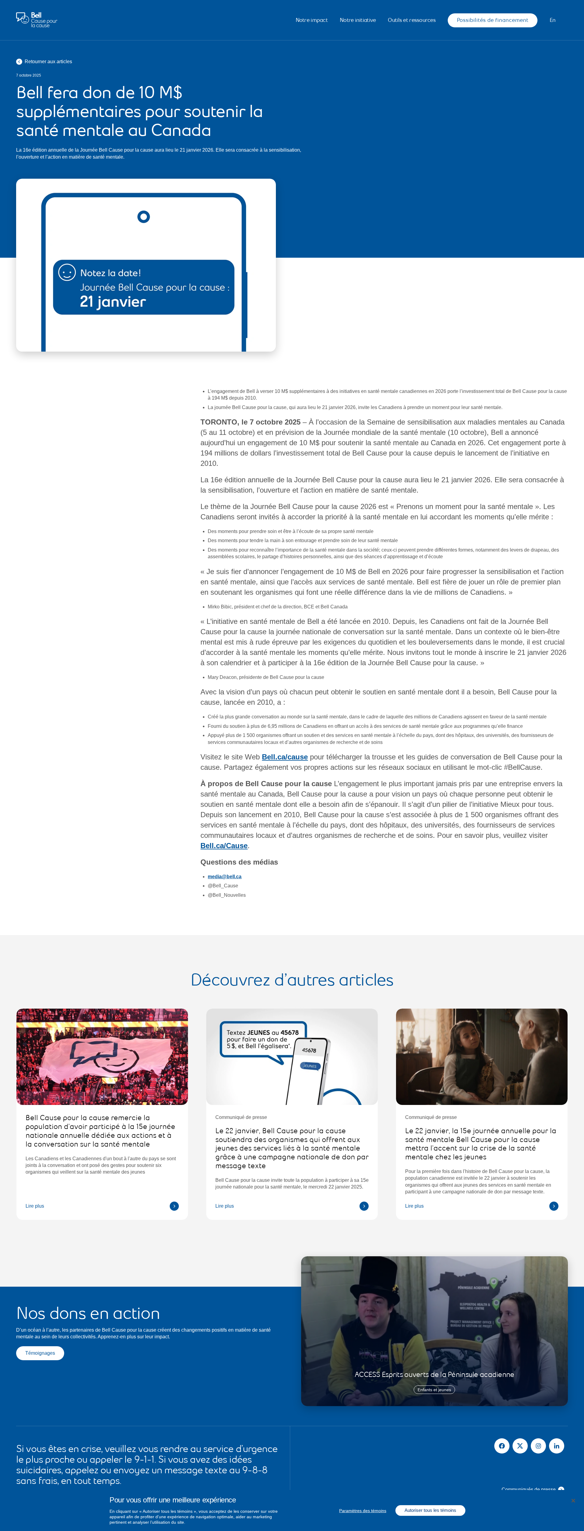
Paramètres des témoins (362, 1510)
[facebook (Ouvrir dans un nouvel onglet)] (501, 1446)
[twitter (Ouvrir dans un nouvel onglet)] (520, 1446)
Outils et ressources (412, 20)
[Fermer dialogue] (573, 1500)
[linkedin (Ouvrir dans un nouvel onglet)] (556, 1446)
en (553, 20)
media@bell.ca (225, 876)
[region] (292, 1510)
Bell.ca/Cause (224, 845)
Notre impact (312, 20)
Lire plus (35, 1206)
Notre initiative (358, 20)
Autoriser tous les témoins (430, 1510)
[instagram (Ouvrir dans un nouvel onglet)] (538, 1446)
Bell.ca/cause (285, 757)
